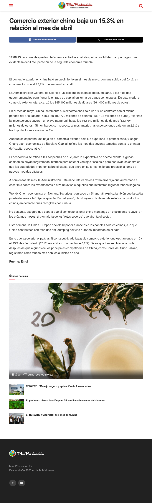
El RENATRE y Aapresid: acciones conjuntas (51, 414)
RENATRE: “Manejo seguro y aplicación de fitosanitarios (58, 386)
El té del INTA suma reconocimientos (32, 374)
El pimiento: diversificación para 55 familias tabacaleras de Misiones (65, 400)
